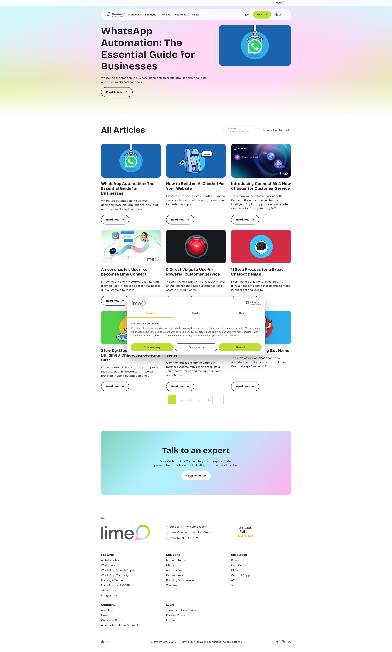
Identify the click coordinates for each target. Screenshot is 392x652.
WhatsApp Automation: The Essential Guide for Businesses (148, 48)
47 (209, 399)
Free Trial (262, 14)
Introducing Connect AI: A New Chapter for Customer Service (261, 186)
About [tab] (242, 313)
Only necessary (152, 347)
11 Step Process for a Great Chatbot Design (257, 272)
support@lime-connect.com (188, 526)
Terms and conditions (208, 642)
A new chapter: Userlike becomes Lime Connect (124, 272)
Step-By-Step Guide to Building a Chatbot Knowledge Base (130, 355)
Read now (117, 221)
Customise (194, 347)
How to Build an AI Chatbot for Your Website (195, 186)
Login (245, 14)
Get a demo (193, 475)
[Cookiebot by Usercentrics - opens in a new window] (248, 303)
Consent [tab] (150, 313)
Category (232, 128)
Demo (195, 14)
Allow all (240, 347)
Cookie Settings (232, 642)
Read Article (114, 93)
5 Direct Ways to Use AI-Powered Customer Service (193, 272)
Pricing (166, 14)
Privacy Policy (185, 642)
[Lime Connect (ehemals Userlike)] (260, 532)
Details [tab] (196, 313)
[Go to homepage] (116, 14)
